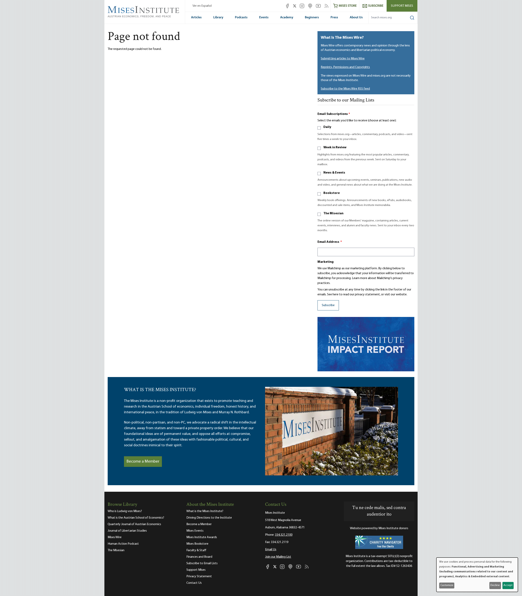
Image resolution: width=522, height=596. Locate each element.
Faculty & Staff (196, 550)
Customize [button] (446, 585)
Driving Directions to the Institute (209, 517)
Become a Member (142, 462)
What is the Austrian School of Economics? (136, 517)
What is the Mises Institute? (204, 511)
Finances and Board (199, 557)
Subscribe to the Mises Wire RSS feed (345, 88)
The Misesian (333, 213)
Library (218, 17)
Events (264, 17)
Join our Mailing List (278, 557)
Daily (327, 127)
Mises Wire (115, 537)
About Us (356, 17)
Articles (196, 17)
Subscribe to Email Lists (202, 563)
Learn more (359, 278)
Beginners (312, 17)
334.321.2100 (283, 535)
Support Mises (402, 6)
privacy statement (367, 294)
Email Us (270, 549)
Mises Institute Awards (201, 537)
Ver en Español (202, 6)
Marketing (325, 262)
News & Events (334, 172)
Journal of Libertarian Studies (127, 530)
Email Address (329, 242)
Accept (507, 585)
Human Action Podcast (123, 543)
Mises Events (194, 530)
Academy (286, 17)
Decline (495, 585)
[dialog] (477, 575)
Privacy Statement (199, 576)
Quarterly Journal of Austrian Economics (134, 524)
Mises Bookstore (197, 543)
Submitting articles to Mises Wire (343, 58)
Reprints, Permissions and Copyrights (345, 67)
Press (334, 17)
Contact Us (194, 583)
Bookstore (331, 193)
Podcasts (241, 17)
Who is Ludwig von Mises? (125, 511)
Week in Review (334, 147)
